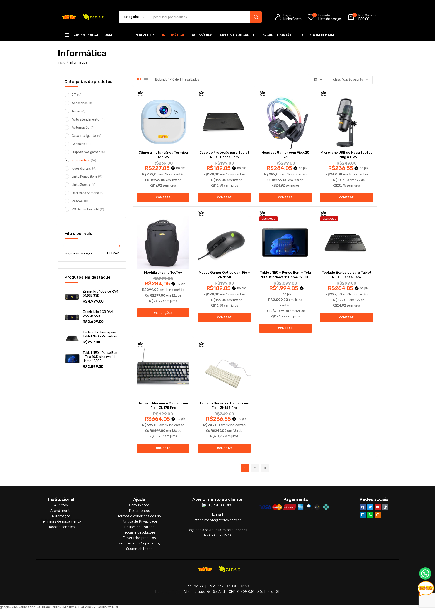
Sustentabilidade (139, 549)
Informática (173, 35)
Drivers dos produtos (139, 538)
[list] (146, 79)
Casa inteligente (84, 136)
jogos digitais (81, 168)
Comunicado (139, 505)
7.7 (74, 95)
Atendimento (61, 511)
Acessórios (202, 35)
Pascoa (77, 201)
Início (61, 62)
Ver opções (163, 313)
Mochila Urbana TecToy (163, 273)
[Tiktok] (385, 507)
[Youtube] (378, 507)
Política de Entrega (139, 527)
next (265, 468)
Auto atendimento (85, 119)
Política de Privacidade (139, 521)
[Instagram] (378, 515)
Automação (80, 128)
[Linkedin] (363, 515)
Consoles (78, 144)
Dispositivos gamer (237, 35)
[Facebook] (363, 507)
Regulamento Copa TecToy (139, 543)
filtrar (113, 253)
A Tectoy (61, 505)
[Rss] (370, 515)
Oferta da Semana (318, 35)
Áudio (76, 111)
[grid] (139, 79)
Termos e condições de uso (139, 516)
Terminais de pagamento (61, 521)
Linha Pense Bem (84, 177)
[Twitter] (370, 507)
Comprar (163, 197)
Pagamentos (139, 511)
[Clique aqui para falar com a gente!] (425, 573)
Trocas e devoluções (139, 532)
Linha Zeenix (144, 35)
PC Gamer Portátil (278, 35)
